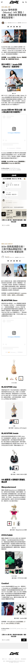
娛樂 (6, 7)
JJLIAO (8, 256)
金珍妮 (19, 170)
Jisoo (22, 628)
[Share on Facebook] (8, 26)
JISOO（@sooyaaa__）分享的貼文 (14, 352)
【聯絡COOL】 (10, 659)
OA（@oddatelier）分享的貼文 (14, 148)
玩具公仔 (10, 244)
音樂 (9, 7)
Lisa (25, 628)
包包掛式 (3, 630)
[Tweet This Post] (11, 26)
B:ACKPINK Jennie (15, 168)
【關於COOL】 (4, 659)
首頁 (2, 7)
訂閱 (24, 225)
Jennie (10, 170)
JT (7, 22)
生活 (6, 244)
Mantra (15, 170)
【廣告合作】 (17, 659)
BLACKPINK (4, 170)
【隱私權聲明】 (23, 659)
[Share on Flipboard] (14, 26)
